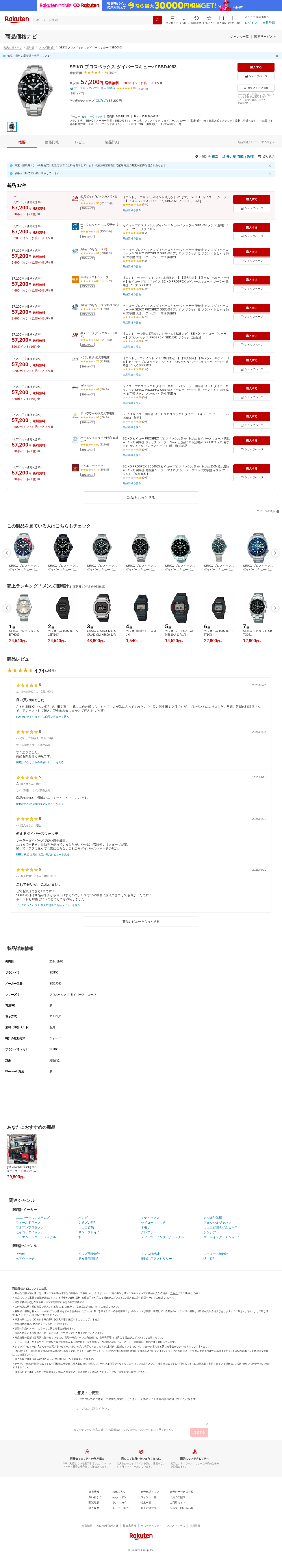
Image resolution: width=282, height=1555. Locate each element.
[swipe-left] (6, 553)
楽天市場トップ (13, 47)
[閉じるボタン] (277, 55)
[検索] (157, 20)
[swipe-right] (275, 553)
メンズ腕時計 (47, 47)
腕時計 (30, 47)
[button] (185, 19)
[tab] (22, 142)
